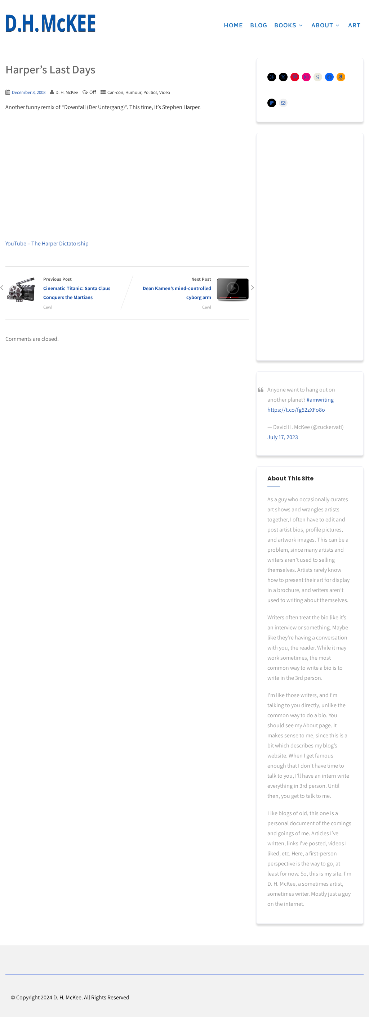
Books (285, 25)
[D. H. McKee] (50, 23)
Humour (133, 92)
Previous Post (76, 288)
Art (354, 25)
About (322, 25)
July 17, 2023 (282, 437)
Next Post (177, 288)
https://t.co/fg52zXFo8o (296, 409)
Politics (150, 92)
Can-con (115, 92)
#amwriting (320, 399)
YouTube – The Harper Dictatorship (47, 243)
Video (164, 92)
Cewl (47, 307)
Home (233, 25)
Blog (258, 25)
